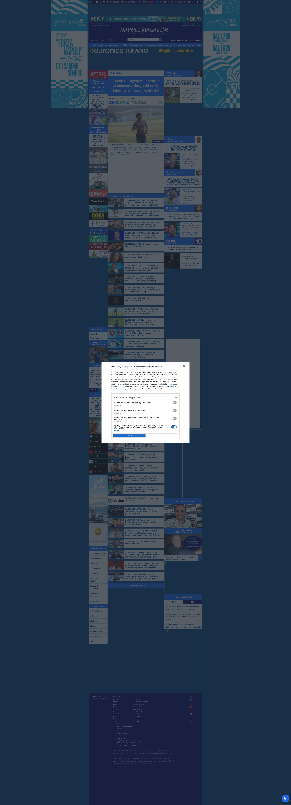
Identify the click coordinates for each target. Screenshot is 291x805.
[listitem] (145, 397)
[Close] (185, 367)
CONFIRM (129, 435)
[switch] (174, 402)
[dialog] (145, 402)
